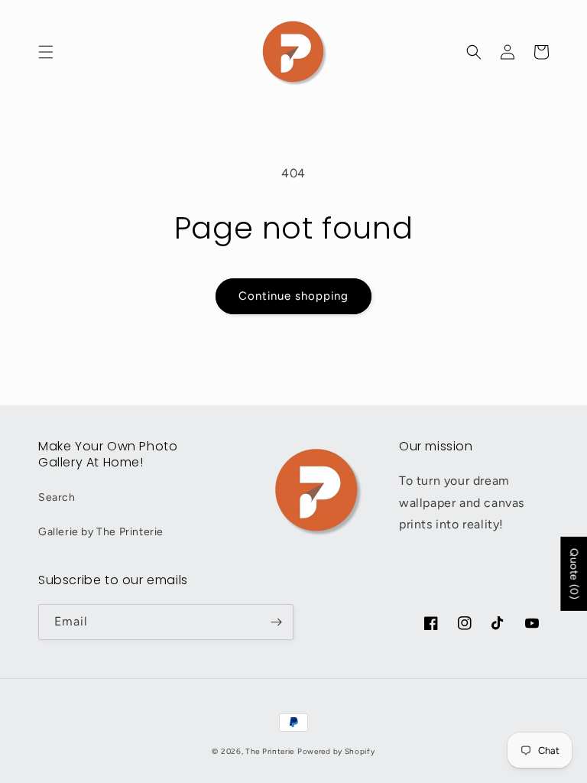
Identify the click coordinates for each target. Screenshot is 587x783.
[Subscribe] (276, 622)
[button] (46, 52)
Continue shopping (293, 296)
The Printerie (269, 751)
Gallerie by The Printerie (101, 531)
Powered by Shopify (336, 751)
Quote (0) (573, 573)
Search (57, 497)
